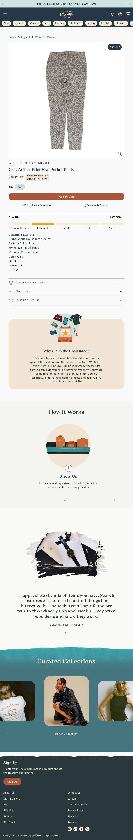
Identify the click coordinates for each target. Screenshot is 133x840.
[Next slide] (128, 4)
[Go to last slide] (5, 4)
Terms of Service (77, 804)
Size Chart (9, 822)
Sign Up (12, 781)
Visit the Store (11, 798)
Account (72, 822)
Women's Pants (44, 37)
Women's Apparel (19, 37)
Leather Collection (65, 734)
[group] (66, 734)
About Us (8, 793)
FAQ (5, 804)
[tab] (64, 500)
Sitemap (72, 816)
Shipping (8, 810)
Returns (7, 816)
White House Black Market (29, 163)
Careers (72, 798)
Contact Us (74, 793)
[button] (5, 14)
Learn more (115, 216)
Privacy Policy (75, 810)
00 (20, 186)
